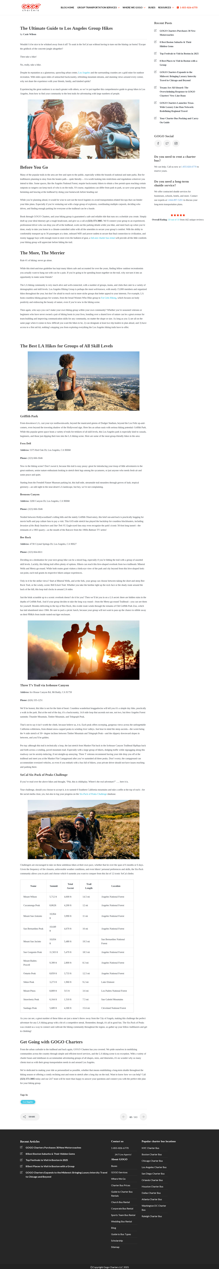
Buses (151, 7)
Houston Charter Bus (152, 1186)
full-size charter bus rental (103, 238)
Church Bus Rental (120, 1202)
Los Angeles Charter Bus (154, 1167)
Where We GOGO (132, 7)
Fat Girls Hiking (108, 298)
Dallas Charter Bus (151, 1192)
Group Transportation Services (97, 7)
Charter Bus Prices (120, 1185)
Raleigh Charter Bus (152, 1216)
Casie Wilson (29, 34)
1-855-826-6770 (188, 7)
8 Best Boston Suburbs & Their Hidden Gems (175, 44)
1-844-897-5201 (175, 200)
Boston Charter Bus (152, 1154)
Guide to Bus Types (121, 1234)
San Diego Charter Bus (153, 1173)
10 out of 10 (174, 219)
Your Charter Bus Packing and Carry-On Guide (179, 120)
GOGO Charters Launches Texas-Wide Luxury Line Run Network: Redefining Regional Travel (177, 107)
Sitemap (115, 1247)
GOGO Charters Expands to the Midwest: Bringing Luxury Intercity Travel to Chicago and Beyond (178, 76)
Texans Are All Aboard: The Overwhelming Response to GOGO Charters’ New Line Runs (177, 91)
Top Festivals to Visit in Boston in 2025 (179, 53)
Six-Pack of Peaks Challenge (93, 794)
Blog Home (67, 7)
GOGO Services (119, 1172)
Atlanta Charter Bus (152, 1199)
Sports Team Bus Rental (123, 1215)
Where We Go (118, 1178)
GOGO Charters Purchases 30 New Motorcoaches (178, 33)
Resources (164, 7)
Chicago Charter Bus (152, 1160)
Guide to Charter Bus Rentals (122, 1193)
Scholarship (117, 1240)
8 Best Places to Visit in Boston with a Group (178, 63)
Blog (113, 1227)
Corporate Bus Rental (122, 1208)
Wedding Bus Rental (121, 1221)
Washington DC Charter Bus (154, 1207)
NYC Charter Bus (150, 1148)
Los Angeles (84, 72)
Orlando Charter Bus (152, 1180)
